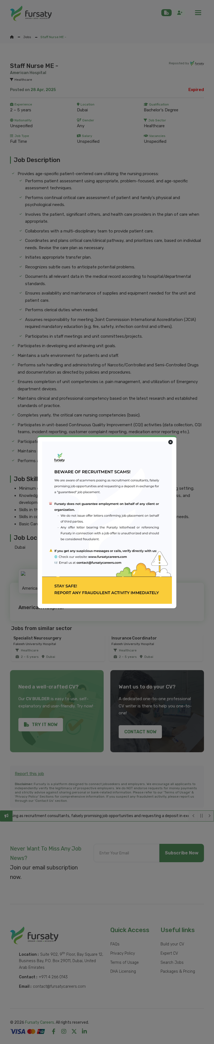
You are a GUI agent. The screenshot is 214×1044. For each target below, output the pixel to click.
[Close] (170, 442)
